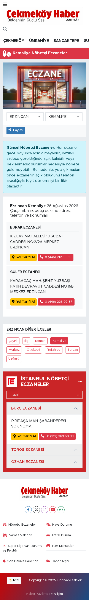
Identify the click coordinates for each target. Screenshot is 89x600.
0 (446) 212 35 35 (58, 257)
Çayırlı (12, 340)
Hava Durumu (62, 524)
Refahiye (53, 349)
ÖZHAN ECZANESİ (27, 462)
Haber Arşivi (61, 561)
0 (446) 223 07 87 (58, 301)
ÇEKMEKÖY (13, 41)
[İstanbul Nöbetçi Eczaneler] (80, 382)
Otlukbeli (33, 349)
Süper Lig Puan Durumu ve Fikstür (22, 548)
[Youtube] (52, 509)
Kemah (40, 340)
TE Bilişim (56, 593)
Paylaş (18, 130)
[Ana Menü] (5, 4)
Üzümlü (13, 358)
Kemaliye (59, 340)
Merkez (14, 349)
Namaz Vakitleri (20, 535)
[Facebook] (28, 509)
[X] (36, 509)
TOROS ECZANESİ (27, 449)
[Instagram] (44, 509)
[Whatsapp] (61, 509)
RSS (15, 580)
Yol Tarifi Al (25, 257)
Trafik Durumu (62, 535)
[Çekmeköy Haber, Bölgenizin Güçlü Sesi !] (43, 15)
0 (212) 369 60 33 (60, 436)
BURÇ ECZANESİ (26, 408)
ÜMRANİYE (39, 41)
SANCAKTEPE (66, 41)
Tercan (72, 349)
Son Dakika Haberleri (22, 561)
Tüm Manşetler (62, 545)
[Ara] (5, 29)
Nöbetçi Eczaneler (22, 524)
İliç (26, 340)
